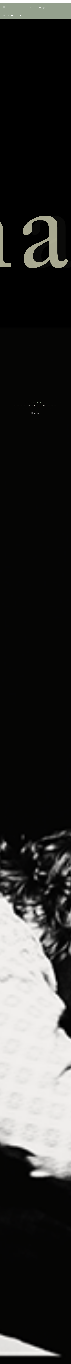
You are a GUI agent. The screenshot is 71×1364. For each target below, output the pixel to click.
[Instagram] (4, 15)
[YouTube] (12, 15)
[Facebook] (8, 15)
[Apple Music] (20, 15)
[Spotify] (16, 15)
